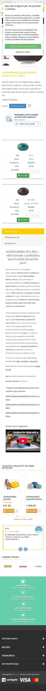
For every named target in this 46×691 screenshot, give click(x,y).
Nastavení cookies (23, 52)
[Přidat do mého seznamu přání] (29, 106)
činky (18, 361)
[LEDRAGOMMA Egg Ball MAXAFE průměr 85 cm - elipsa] (34, 484)
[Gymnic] (8, 567)
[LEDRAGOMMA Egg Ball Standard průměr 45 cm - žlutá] (11, 484)
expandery (34, 361)
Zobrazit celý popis (3, 99)
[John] (38, 567)
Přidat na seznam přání (16, 511)
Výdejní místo (8, 655)
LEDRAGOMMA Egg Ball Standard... (9, 497)
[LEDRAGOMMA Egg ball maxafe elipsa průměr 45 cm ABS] (23, 191)
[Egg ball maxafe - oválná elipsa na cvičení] (23, 147)
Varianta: (5, 106)
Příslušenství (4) (12, 237)
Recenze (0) (10, 243)
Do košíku (24, 175)
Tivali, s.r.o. (15, 674)
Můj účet (6, 647)
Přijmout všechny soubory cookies (23, 46)
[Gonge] (23, 567)
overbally (24, 361)
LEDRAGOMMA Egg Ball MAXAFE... (34, 497)
